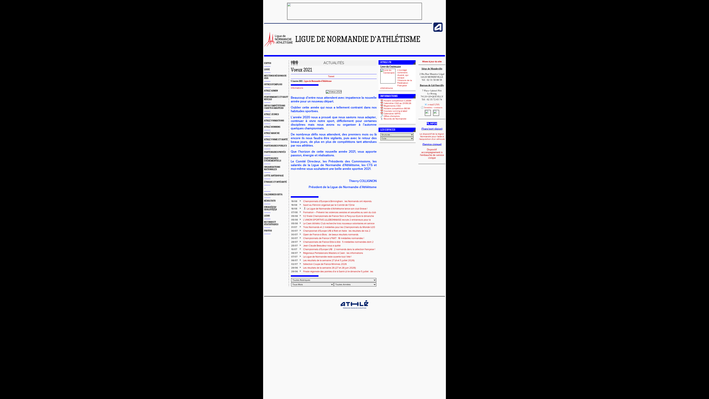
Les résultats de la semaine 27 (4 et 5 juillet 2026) (328, 260)
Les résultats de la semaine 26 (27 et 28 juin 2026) (329, 267)
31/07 (294, 227)
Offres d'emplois (392, 116)
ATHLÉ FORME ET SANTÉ (276, 139)
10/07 (294, 249)
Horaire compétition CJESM (397, 100)
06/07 (294, 260)
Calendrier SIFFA (392, 113)
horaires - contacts (433, 107)
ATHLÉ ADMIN (271, 91)
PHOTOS (268, 231)
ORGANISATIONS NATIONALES (272, 168)
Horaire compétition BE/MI (397, 108)
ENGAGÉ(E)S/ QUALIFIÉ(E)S (270, 208)
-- (265, 188)
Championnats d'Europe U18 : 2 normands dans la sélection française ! (339, 249)
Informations (297, 88)
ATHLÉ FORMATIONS (274, 121)
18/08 (294, 208)
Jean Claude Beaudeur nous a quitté (321, 245)
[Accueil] (278, 46)
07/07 (294, 256)
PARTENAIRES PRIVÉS (275, 152)
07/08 (294, 212)
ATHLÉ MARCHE (272, 133)
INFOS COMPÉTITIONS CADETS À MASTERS (274, 107)
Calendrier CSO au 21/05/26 (397, 103)
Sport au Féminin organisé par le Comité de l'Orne (328, 205)
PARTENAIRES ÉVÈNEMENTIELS (272, 159)
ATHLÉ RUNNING (272, 127)
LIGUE (267, 69)
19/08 (294, 201)
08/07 (294, 253)
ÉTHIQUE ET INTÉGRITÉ (275, 182)
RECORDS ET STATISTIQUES (271, 223)
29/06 (294, 267)
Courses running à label (395, 111)
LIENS (267, 216)
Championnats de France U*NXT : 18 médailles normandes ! (333, 238)
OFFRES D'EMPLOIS (273, 84)
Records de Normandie (395, 118)
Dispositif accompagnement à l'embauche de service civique (432, 153)
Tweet (331, 76)
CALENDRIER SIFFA (273, 194)
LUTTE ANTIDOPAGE (274, 176)
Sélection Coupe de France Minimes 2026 (325, 264)
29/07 (294, 242)
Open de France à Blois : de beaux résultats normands (330, 234)
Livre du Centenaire (390, 67)
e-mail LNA (433, 104)
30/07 (294, 230)
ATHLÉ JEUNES (271, 114)
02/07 (294, 264)
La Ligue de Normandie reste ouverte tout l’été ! (327, 256)
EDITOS (267, 63)
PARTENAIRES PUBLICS (275, 146)
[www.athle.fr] (438, 31)
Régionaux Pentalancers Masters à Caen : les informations (333, 253)
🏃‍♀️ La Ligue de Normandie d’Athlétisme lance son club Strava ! (335, 208)
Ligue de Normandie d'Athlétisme (318, 81)
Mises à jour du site (432, 61)
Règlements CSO (392, 106)
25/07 (294, 245)
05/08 (294, 216)
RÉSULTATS (269, 201)
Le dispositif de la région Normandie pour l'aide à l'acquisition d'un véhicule (432, 136)
